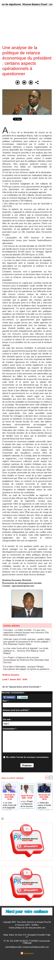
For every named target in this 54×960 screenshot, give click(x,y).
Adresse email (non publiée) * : (16, 710)
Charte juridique (15, 928)
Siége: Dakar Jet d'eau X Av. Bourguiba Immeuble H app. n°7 (27, 936)
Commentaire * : (10, 729)
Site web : (7, 719)
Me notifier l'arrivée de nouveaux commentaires (27, 757)
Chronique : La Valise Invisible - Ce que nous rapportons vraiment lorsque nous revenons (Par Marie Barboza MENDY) (26, 632)
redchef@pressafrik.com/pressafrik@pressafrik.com (27, 947)
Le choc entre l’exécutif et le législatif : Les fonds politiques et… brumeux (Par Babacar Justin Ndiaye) (25, 650)
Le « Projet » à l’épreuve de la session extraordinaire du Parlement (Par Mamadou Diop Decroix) (26, 660)
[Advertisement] (24, 28)
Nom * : (6, 701)
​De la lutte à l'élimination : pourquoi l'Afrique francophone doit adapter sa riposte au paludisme (26, 667)
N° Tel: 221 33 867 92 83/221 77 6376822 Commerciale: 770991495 (27, 942)
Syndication (28, 953)
